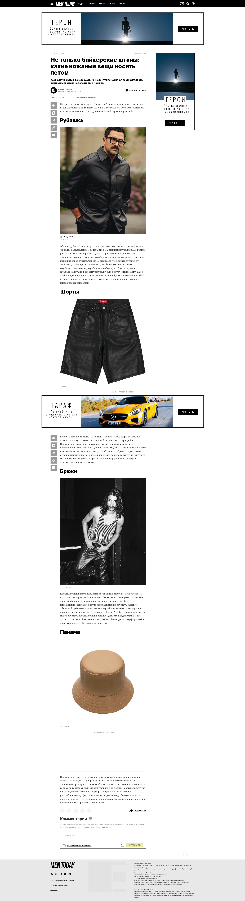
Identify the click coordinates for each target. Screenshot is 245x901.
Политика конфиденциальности (62, 880)
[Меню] (52, 3)
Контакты (54, 890)
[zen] (65, 874)
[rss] (52, 874)
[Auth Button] (193, 3)
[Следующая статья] (123, 853)
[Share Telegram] (54, 120)
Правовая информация (59, 885)
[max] (70, 874)
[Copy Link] (54, 128)
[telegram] (61, 874)
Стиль (53, 54)
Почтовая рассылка (182, 3)
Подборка (75, 97)
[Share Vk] (54, 105)
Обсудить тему (137, 90)
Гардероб (60, 54)
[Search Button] (187, 3)
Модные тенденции (88, 97)
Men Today (65, 3)
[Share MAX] (54, 113)
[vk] (56, 874)
